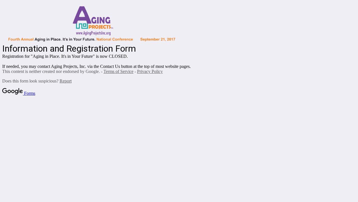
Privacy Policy (150, 71)
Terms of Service (118, 71)
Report (66, 81)
